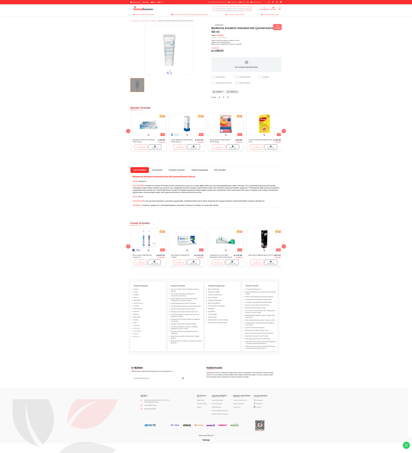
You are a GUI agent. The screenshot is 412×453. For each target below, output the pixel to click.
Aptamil (136, 314)
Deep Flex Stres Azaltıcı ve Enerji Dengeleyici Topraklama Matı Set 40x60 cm (260, 342)
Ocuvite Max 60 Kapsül (253, 289)
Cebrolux (136, 328)
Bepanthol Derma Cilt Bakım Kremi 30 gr (144, 141)
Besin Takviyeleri (213, 289)
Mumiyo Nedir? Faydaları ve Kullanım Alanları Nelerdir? (186, 342)
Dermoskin (137, 331)
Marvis (135, 334)
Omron (135, 289)
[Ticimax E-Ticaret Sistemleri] (206, 440)
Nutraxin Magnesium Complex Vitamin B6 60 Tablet (260, 293)
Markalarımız (256, 2)
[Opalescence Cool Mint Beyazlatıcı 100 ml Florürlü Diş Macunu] (225, 240)
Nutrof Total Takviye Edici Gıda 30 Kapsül (259, 297)
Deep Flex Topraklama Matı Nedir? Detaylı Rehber (185, 337)
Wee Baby (137, 300)
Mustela (136, 295)
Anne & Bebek (213, 297)
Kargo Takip (245, 2)
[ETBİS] (259, 427)
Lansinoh (136, 325)
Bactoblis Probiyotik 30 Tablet (180, 256)
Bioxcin (135, 320)
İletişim (146, 2)
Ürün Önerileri (220, 170)
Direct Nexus (137, 309)
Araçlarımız (234, 2)
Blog (154, 2)
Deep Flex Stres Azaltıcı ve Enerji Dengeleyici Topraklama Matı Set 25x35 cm (260, 347)
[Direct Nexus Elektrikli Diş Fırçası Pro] (148, 240)
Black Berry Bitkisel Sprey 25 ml (260, 255)
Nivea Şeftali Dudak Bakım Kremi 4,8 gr (220, 141)
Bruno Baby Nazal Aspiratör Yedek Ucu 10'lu (260, 320)
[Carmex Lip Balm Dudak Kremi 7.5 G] (264, 125)
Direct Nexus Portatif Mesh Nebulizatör (258, 299)
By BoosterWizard (206, 435)
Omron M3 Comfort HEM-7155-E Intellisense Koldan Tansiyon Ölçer (260, 311)
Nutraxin (136, 311)
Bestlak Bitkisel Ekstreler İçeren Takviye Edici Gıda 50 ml (260, 316)
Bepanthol (137, 317)
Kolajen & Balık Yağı (214, 300)
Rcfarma (136, 337)
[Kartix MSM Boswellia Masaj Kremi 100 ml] (187, 125)
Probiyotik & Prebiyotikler (216, 306)
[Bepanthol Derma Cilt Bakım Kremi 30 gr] (148, 125)
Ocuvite (136, 306)
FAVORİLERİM (264, 9)
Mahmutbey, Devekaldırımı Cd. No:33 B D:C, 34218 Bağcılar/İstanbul (157, 401)
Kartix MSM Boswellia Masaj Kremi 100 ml (181, 141)
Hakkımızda (136, 2)
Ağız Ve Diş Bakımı (214, 303)
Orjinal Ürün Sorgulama (218, 2)
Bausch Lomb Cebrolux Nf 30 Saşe (257, 305)
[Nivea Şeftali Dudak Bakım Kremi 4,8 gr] (225, 125)
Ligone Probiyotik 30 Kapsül (254, 327)
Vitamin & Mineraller (215, 295)
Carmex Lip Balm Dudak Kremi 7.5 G (260, 141)
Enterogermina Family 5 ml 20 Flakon (257, 339)
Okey (135, 323)
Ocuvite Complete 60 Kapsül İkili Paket (258, 302)
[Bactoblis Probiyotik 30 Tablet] (187, 240)
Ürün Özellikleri (139, 170)
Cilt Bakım (211, 309)
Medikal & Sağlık (213, 292)
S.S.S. (162, 2)
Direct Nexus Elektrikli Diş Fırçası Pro (142, 256)
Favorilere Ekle (141, 147)
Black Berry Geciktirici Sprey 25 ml (256, 330)
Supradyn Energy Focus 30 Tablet (256, 336)
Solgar (135, 292)
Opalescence (138, 303)
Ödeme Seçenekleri (199, 170)
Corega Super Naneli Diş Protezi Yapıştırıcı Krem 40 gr (259, 324)
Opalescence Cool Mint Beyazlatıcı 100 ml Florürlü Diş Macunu (221, 256)
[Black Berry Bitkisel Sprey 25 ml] (264, 240)
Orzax (135, 297)
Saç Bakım (211, 311)
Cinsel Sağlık (212, 314)
